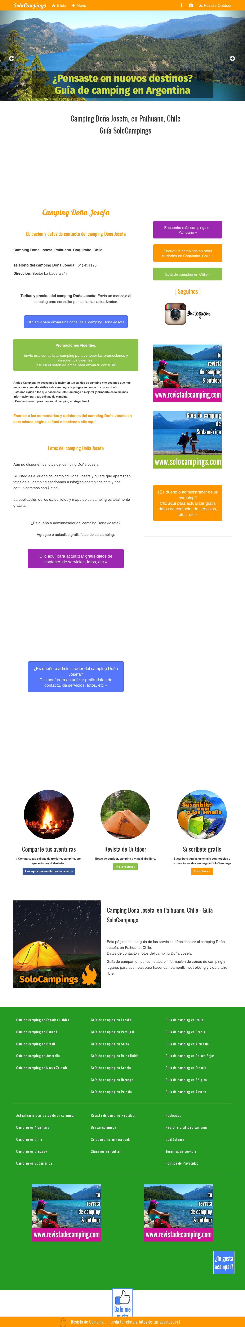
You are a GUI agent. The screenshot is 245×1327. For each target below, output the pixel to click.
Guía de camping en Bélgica (186, 1079)
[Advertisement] (125, 165)
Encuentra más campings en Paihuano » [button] (188, 230)
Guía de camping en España (111, 1019)
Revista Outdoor (217, 5)
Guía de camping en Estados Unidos (42, 1019)
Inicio (61, 5)
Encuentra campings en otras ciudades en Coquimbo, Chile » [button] (188, 253)
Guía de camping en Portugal (112, 1031)
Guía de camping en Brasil (35, 1043)
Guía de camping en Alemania (187, 1043)
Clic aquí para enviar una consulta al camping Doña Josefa (75, 321)
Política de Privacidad (182, 1163)
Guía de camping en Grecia (185, 1031)
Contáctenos (175, 1139)
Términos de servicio (181, 1151)
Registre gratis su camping (186, 1127)
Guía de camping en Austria (186, 1091)
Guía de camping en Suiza (110, 1043)
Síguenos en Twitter (106, 1151)
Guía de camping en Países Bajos (190, 1055)
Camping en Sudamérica (34, 1163)
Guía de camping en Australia (38, 1055)
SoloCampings (29, 5)
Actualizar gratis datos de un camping (45, 1115)
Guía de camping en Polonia (111, 1091)
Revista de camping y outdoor (113, 1115)
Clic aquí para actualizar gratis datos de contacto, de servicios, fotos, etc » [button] (75, 558)
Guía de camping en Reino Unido (115, 1055)
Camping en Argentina (32, 1127)
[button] (49, 871)
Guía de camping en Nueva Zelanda (42, 1067)
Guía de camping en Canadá (36, 1031)
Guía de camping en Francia (186, 1067)
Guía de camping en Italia (184, 1019)
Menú (80, 5)
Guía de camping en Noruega (112, 1079)
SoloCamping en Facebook (110, 1139)
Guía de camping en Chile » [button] (188, 274)
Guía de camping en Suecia (111, 1067)
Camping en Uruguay (31, 1151)
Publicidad (173, 1115)
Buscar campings (104, 1127)
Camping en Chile (29, 1139)
